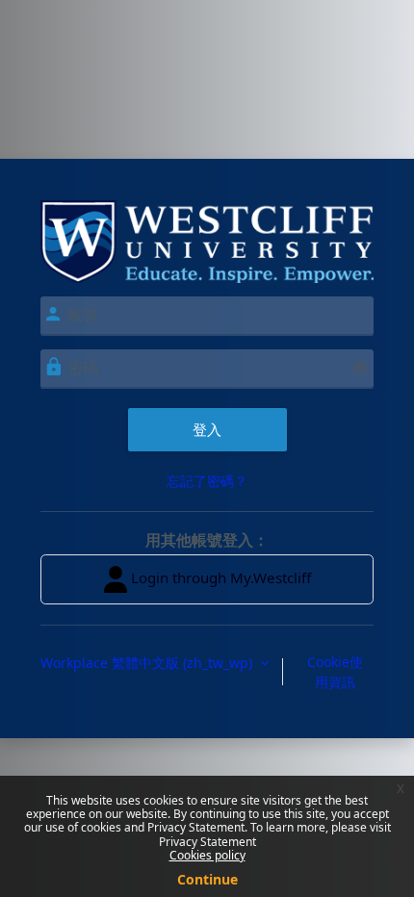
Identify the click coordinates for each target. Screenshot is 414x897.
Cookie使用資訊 (335, 672)
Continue (207, 879)
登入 (207, 429)
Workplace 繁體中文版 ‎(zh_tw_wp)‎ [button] (148, 663)
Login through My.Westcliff (219, 577)
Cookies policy (207, 855)
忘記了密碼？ (207, 481)
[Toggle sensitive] (360, 368)
